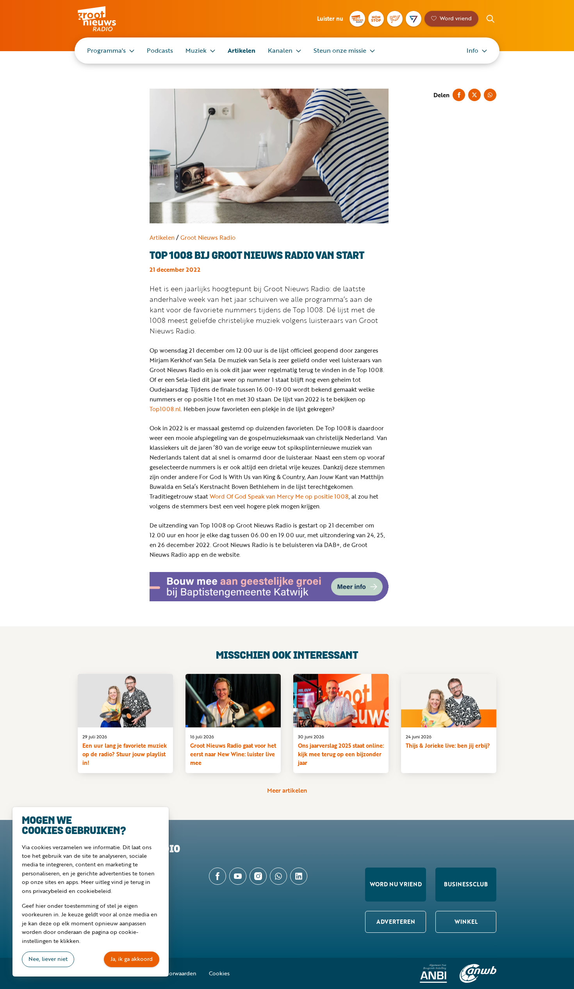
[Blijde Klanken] (395, 19)
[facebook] (217, 876)
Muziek (196, 50)
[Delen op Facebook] (459, 95)
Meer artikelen (287, 790)
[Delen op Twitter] (474, 95)
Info (472, 50)
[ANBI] (433, 973)
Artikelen (241, 50)
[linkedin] (298, 876)
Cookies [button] (219, 973)
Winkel (466, 922)
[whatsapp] (278, 876)
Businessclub (466, 884)
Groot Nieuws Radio (105, 18)
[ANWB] (478, 973)
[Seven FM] (413, 19)
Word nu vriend (396, 884)
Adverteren (395, 922)
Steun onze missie (340, 50)
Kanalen (280, 50)
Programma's (106, 50)
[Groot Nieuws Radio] (357, 19)
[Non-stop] (376, 19)
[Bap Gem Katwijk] (269, 587)
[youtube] (237, 876)
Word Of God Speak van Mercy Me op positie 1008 (279, 496)
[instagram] (258, 876)
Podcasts (160, 50)
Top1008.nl (165, 409)
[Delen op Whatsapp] (490, 95)
